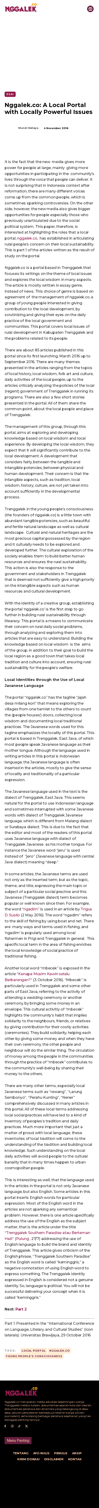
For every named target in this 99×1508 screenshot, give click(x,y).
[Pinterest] (45, 147)
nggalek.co (26, 238)
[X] (34, 147)
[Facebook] (23, 147)
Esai (10, 94)
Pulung (22, 1239)
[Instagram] (12, 1426)
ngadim (30, 909)
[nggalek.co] (40, 8)
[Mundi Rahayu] (11, 128)
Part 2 (21, 1309)
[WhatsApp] (55, 147)
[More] (66, 147)
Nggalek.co (59, 1350)
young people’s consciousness (34, 1356)
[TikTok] (19, 1426)
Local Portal (34, 1350)
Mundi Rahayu (28, 128)
